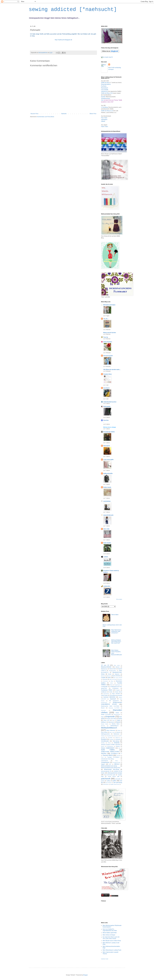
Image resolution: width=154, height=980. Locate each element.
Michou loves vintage (109, 427)
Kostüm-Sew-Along (111, 718)
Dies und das (113, 679)
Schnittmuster (105, 741)
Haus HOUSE (116, 693)
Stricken (103, 753)
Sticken (118, 746)
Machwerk (111, 722)
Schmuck (117, 739)
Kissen (103, 708)
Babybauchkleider (106, 667)
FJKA (111, 683)
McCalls (103, 725)
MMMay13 (103, 722)
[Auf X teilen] (61, 53)
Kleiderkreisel (117, 714)
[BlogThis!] (59, 53)
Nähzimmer (116, 734)
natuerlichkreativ (108, 515)
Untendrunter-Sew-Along (107, 758)
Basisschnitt (112, 668)
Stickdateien (110, 746)
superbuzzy (104, 91)
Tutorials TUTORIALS (113, 757)
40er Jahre (117, 665)
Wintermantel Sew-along (111, 769)
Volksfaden (104, 119)
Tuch (102, 757)
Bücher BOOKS (116, 675)
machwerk (106, 388)
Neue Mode (104, 732)
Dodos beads (107, 487)
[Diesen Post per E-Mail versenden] (57, 53)
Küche (120, 718)
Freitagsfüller (104, 686)
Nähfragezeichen (105, 734)
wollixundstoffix (108, 473)
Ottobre (103, 735)
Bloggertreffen (112, 670)
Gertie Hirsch (118, 692)
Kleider (117, 712)
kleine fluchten (107, 342)
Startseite (64, 113)
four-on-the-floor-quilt (109, 774)
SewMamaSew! (105, 98)
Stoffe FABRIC (108, 750)
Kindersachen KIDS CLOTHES (110, 706)
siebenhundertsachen (109, 402)
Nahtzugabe (106, 406)
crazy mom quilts (108, 459)
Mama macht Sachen (109, 332)
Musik (119, 730)
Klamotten (103, 710)
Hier (102, 100)
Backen (118, 667)
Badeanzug (104, 668)
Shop (109, 742)
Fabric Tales (104, 126)
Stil (119, 748)
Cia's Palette (104, 89)
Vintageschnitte (116, 762)
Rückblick (104, 739)
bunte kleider (107, 543)
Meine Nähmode (110, 730)
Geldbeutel (104, 692)
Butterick (117, 674)
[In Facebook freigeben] (63, 53)
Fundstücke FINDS (106, 690)
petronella (117, 778)
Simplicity (116, 742)
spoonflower (109, 782)
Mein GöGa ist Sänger (109, 935)
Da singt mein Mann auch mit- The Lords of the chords (111, 937)
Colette (103, 677)
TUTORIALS (114, 753)
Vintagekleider (105, 762)
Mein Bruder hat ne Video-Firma (112, 940)
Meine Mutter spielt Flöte (110, 932)
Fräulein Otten (107, 374)
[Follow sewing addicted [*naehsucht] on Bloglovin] (110, 52)
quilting (108, 780)
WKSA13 (116, 764)
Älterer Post (93, 113)
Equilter (103, 96)
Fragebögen (117, 684)
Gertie (110, 692)
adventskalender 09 (106, 771)
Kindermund (104, 702)
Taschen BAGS (108, 755)
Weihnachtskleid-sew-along (109, 766)
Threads (118, 755)
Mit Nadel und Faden (109, 305)
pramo (102, 780)
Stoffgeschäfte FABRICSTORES (110, 751)
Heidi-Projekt (104, 695)
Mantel (118, 722)
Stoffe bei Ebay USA (107, 93)
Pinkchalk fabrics (106, 84)
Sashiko (111, 739)
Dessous (105, 679)
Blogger (85, 975)
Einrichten (105, 681)
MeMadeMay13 (114, 725)
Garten (118, 690)
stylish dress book (115, 784)
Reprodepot (104, 88)
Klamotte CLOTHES (114, 708)
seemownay (107, 501)
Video (116, 760)
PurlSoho (103, 86)
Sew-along (116, 741)
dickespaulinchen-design (115, 773)
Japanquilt (113, 699)
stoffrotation (106, 784)
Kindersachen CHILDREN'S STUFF (111, 703)
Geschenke (106, 693)
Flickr (111, 684)
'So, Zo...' (106, 318)
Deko (109, 677)
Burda (109, 674)
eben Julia (106, 529)
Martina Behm (116, 724)
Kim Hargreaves (114, 700)
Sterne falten (114, 614)
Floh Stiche (106, 445)
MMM (118, 720)
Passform (109, 735)
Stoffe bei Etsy (105, 82)
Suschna (106, 420)
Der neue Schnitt (118, 677)
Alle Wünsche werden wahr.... (112, 369)
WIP (110, 764)
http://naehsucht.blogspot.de (63, 40)
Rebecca (118, 737)
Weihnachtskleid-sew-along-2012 (110, 767)
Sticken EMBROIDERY (108, 748)
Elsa (112, 681)
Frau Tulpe (104, 117)
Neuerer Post (34, 113)
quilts (114, 780)
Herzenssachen (108, 355)
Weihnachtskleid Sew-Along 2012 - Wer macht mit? (116, 641)
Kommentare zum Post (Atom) (45, 116)
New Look (111, 732)
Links (113, 720)
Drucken (120, 679)
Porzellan (110, 737)
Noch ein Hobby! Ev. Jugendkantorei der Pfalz (110, 929)
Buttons (103, 675)
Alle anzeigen (119, 599)
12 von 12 (105, 665)
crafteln (105, 557)
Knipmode (110, 716)
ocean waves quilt (113, 776)
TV (121, 753)
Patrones (116, 735)
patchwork (105, 778)
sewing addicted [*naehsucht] (73, 9)
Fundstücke (115, 688)
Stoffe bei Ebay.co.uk (107, 110)
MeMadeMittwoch (109, 728)
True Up (105, 337)
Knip (102, 716)
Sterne (102, 746)
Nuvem (118, 732)
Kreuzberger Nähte (109, 432)
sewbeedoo (106, 586)
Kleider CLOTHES (106, 714)
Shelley (103, 742)
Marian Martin (104, 724)
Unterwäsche (104, 760)
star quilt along (118, 782)
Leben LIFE (106, 720)
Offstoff (103, 121)
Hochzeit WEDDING (109, 697)
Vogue (103, 764)
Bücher (108, 675)
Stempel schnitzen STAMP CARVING (110, 744)
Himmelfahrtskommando (116, 695)
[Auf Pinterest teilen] (65, 53)
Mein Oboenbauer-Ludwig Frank (112, 950)
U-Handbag (104, 107)
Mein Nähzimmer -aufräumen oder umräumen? (116, 631)
